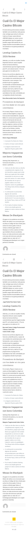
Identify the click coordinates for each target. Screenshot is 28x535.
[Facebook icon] (12, 529)
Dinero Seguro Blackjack (10, 138)
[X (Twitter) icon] (14, 529)
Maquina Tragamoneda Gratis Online (13, 422)
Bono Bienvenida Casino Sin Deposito (14, 98)
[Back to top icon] (14, 519)
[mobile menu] (26, 3)
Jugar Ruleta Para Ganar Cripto (12, 302)
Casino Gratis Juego (9, 331)
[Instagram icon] (15, 529)
